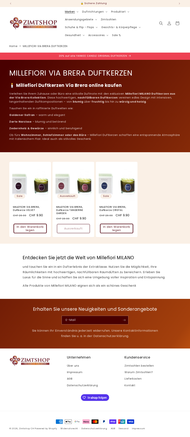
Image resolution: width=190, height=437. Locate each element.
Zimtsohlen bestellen (139, 366)
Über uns (73, 366)
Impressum (75, 372)
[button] (71, 12)
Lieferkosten (133, 379)
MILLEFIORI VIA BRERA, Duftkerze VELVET (26, 209)
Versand (123, 428)
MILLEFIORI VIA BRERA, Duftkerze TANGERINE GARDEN (69, 210)
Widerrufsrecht (69, 428)
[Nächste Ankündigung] (179, 3)
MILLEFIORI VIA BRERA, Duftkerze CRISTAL (112, 209)
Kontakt (130, 385)
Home (13, 46)
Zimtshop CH (26, 428)
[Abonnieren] (124, 320)
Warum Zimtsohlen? (139, 372)
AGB (70, 379)
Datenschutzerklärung (82, 385)
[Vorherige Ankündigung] (10, 3)
